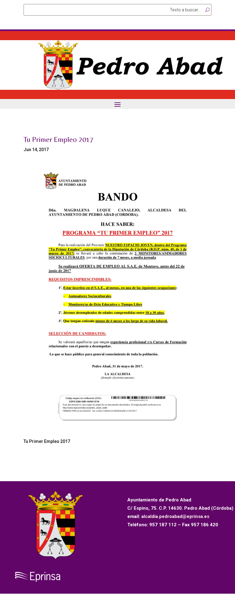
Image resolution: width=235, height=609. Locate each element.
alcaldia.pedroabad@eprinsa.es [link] (175, 516)
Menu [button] (117, 104)
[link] (117, 88)
